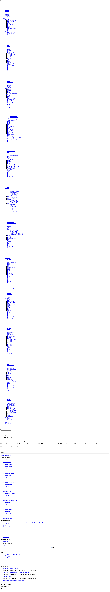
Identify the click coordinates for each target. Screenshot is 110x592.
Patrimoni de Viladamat (7, 502)
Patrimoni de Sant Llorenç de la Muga (10, 497)
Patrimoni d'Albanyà (7, 462)
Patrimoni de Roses (6, 495)
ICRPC (4, 545)
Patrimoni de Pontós (7, 486)
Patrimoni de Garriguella (7, 518)
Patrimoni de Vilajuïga (7, 506)
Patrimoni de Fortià (6, 480)
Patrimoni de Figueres (7, 475)
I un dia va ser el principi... (7, 576)
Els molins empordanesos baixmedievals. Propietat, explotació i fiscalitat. (16, 572)
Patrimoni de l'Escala (7, 471)
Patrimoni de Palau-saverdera (8, 482)
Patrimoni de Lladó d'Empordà (9, 473)
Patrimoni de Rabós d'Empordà (9, 493)
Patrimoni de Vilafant (7, 504)
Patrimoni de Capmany (7, 466)
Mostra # (3, 452)
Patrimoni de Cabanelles (7, 464)
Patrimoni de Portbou (7, 491)
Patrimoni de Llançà (7, 513)
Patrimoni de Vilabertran (8, 511)
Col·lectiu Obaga (6, 541)
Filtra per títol (4, 451)
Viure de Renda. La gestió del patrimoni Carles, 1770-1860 (13, 580)
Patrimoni (4, 432)
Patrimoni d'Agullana (7, 459)
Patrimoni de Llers (6, 477)
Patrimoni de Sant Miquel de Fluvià (10, 500)
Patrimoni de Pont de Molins (8, 484)
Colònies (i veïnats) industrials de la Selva (10, 568)
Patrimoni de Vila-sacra (7, 509)
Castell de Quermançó (5, 455)
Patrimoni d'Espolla (6, 515)
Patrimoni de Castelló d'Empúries (9, 468)
